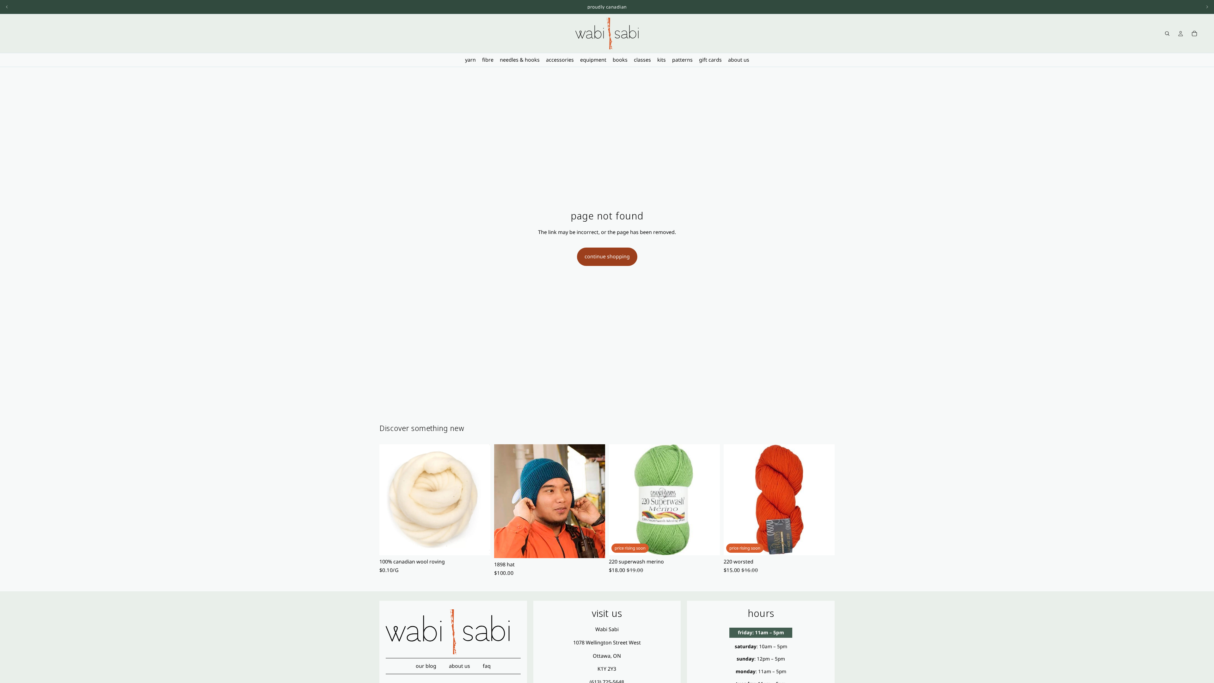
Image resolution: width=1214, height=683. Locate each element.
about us (459, 665)
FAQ (487, 665)
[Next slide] (1207, 7)
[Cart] (1194, 33)
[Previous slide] (7, 7)
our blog (426, 665)
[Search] (1167, 33)
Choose (715, 545)
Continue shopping (607, 256)
